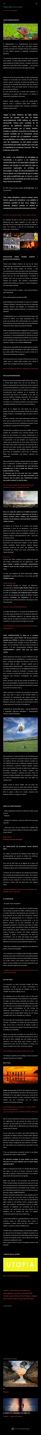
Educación (6, 1296)
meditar (10, 1298)
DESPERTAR (28, 1293)
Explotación (17, 1296)
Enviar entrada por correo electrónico (20, 1290)
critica (23, 1293)
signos (32, 1298)
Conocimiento (17, 1293)
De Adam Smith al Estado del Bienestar (15, 607)
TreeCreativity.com (12, 7)
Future (23, 1296)
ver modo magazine (12, 10)
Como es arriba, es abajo (16, 1413)
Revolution (27, 1298)
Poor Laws (6, 557)
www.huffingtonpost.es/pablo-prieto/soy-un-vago (18, 1051)
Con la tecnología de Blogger (22, 1429)
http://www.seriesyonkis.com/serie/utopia (16, 1276)
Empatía (11, 1296)
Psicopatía (20, 1298)
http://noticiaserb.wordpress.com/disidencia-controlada (20, 368)
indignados (28, 1296)
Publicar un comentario (16, 1416)
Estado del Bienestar (9, 583)
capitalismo (10, 1293)
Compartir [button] (6, 1290)
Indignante (34, 1296)
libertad (5, 1298)
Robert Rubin (7, 837)
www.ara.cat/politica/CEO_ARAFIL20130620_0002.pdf (20, 1111)
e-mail (4, 10)
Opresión (14, 1298)
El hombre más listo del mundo (12, 839)
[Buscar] (36, 3)
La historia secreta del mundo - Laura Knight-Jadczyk (19, 215)
